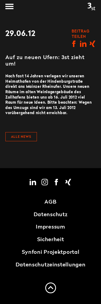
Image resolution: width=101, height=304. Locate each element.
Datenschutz (51, 215)
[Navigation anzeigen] (9, 6)
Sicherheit (50, 240)
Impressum (50, 227)
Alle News (21, 137)
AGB (50, 202)
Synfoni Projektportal (50, 252)
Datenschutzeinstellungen (51, 265)
